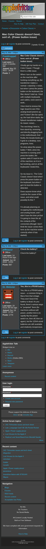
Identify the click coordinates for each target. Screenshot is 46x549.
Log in (3, 44)
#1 (43, 53)
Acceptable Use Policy (13, 500)
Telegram (10, 363)
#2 (43, 246)
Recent (19, 21)
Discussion (14, 28)
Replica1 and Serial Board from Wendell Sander (23, 437)
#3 (43, 283)
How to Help (23, 534)
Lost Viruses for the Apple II (15, 434)
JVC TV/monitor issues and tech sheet (19, 425)
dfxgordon (7, 453)
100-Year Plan (30, 24)
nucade (6, 465)
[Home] (18, 12)
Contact (41, 24)
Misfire (9, 358)
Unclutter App (28, 415)
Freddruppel (9, 56)
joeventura (7, 471)
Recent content (10, 376)
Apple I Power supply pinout (15, 431)
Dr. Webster (9, 287)
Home (4, 21)
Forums (11, 21)
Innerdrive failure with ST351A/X (15, 474)
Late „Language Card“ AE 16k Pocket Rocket (22, 428)
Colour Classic (27, 28)
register (12, 44)
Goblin (5, 462)
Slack (9, 361)
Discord (10, 355)
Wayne (5, 477)
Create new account (12, 398)
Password (7, 393)
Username (7, 387)
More (41, 440)
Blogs (7, 487)
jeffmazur (8, 249)
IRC (8, 350)
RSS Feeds (9, 494)
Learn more (7, 366)
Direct (15, 415)
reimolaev (6, 459)
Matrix (9, 353)
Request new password (14, 402)
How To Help (18, 24)
